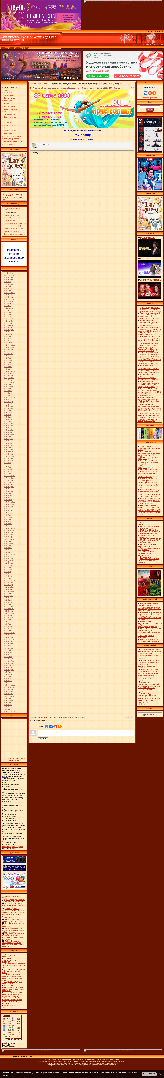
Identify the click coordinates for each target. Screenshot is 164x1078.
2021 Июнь (8, 574)
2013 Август (8, 369)
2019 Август (8, 526)
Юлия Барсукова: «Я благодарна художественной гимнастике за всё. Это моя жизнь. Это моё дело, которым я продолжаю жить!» (150, 492)
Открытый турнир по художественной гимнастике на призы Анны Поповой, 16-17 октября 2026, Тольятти (149, 360)
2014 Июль (8, 393)
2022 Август (8, 604)
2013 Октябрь (9, 373)
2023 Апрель (8, 622)
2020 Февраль (9, 539)
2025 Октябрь (9, 687)
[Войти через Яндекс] (55, 726)
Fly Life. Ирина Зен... (147, 238)
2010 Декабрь (9, 299)
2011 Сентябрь (9, 319)
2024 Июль (8, 654)
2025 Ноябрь (8, 689)
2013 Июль (8, 367)
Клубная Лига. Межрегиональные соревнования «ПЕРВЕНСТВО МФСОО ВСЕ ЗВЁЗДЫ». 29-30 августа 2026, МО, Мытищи (149, 336)
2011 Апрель (8, 308)
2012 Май (7, 336)
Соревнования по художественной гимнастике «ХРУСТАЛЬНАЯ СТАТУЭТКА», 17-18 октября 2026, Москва (149, 407)
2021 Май (7, 572)
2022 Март (7, 593)
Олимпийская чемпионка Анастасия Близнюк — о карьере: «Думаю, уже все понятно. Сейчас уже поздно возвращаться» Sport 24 (148, 482)
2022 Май (7, 598)
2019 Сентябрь (9, 528)
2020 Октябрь (9, 556)
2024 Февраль (9, 644)
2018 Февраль (9, 487)
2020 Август (8, 552)
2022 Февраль (9, 591)
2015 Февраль (9, 408)
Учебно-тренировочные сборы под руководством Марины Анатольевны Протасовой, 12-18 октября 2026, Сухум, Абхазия (148, 347)
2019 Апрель (8, 517)
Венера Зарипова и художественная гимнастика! (12, 920)
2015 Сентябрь (9, 423)
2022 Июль (8, 602)
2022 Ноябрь (8, 611)
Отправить (43, 739)
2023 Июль (8, 628)
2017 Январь (8, 458)
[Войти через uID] (46, 726)
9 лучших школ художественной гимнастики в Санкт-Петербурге (149, 453)
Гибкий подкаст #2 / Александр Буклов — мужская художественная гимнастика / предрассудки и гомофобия (13, 911)
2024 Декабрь (9, 665)
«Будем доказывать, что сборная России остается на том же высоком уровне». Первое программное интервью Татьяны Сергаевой (149, 473)
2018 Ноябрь (8, 506)
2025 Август (8, 683)
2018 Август (8, 500)
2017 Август (8, 474)
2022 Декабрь (9, 613)
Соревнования (9, 212)
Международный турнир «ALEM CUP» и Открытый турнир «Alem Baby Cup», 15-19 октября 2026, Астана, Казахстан (149, 392)
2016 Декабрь (9, 456)
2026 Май (7, 702)
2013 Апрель (8, 360)
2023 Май (7, 624)
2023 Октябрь (9, 635)
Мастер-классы (9, 215)
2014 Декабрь (9, 404)
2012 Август (8, 343)
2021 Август (8, 578)
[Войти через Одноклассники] (59, 726)
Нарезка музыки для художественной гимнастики (14, 897)
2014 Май (7, 389)
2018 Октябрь (9, 504)
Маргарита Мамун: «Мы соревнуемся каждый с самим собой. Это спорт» (13, 930)
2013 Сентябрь (9, 371)
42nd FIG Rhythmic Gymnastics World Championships (146, 553)
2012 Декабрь (9, 351)
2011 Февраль (9, 304)
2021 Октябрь (9, 583)
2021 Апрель (8, 569)
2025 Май (7, 676)
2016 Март (7, 437)
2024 (39, 84)
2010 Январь (8, 277)
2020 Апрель (8, 543)
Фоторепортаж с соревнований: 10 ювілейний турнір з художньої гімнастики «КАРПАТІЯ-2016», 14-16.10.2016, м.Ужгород (149, 686)
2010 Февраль (9, 280)
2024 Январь (8, 641)
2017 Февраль (9, 460)
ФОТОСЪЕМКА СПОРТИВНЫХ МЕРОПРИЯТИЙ (150, 622)
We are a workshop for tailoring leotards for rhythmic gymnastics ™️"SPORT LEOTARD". (12, 1000)
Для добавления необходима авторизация (14, 759)
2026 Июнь (8, 705)
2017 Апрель (8, 465)
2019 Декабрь (9, 535)
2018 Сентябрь (9, 502)
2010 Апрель (8, 284)
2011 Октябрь (8, 321)
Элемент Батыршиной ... (149, 259)
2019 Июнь (8, 522)
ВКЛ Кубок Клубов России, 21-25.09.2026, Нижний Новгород (148, 560)
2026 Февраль (9, 696)
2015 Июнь (8, 417)
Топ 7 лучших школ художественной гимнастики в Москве (149, 448)
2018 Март (7, 489)
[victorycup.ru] (150, 151)
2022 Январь (8, 589)
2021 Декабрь (9, 587)
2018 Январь (8, 484)
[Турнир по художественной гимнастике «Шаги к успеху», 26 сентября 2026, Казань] (150, 229)
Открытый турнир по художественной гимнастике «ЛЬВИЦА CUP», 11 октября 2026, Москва (148, 400)
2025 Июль (8, 681)
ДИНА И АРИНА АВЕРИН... (150, 280)
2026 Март (7, 698)
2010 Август (8, 290)
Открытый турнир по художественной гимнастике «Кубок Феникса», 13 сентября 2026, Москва (149, 323)
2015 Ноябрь (8, 428)
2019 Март (7, 515)
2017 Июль (8, 471)
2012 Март (7, 332)
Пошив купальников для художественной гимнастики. (148, 640)
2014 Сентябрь (9, 397)
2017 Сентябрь (9, 476)
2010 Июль (8, 288)
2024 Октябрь (9, 661)
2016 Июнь (8, 443)
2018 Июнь (8, 495)
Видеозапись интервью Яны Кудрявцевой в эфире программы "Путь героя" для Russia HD (13, 936)
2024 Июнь (8, 652)
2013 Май (7, 362)
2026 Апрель (8, 700)
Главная (4, 48)
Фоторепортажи (10, 231)
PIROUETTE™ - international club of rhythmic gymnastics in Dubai (13, 971)
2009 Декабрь (9, 275)
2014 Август (8, 395)
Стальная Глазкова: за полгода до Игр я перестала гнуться (148, 462)
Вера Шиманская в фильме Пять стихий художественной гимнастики (13, 925)
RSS (161, 44)
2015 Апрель (8, 413)
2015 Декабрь (9, 430)
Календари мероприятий (13, 208)
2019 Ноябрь (8, 532)
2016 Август (8, 447)
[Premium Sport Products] (41, 1051)
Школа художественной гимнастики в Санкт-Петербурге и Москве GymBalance (13, 994)
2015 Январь (8, 406)
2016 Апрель (8, 439)
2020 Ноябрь (8, 559)
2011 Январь (8, 301)
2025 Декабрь (9, 692)
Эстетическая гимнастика (13, 234)
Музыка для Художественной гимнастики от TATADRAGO (14, 900)
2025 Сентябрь (9, 685)
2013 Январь (8, 354)
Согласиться (149, 1074)
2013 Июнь (8, 365)
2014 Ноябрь (8, 402)
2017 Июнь (8, 469)
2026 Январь (8, 694)
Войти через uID (150, 88)
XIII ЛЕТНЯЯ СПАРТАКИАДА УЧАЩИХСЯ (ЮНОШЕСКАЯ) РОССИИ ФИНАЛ (149, 541)
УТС (5, 218)
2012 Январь (8, 328)
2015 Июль (8, 419)
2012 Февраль (9, 330)
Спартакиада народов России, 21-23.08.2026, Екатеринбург (147, 535)
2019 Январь (8, 511)
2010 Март (7, 282)
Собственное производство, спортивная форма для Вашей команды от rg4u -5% (149, 609)
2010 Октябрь (9, 295)
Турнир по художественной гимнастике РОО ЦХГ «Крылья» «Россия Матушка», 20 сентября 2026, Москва (149, 315)
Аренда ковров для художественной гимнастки (12, 1006)
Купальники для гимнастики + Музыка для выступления (150, 626)
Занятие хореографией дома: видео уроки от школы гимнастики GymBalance (12, 905)
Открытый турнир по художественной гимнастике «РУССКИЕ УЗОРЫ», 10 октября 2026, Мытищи (148, 384)
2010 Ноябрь (8, 297)
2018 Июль (8, 498)
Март (45, 84)
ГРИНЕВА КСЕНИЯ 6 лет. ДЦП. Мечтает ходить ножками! (149, 531)
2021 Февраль (9, 565)
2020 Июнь (8, 548)
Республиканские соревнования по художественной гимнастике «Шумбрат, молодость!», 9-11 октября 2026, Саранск (148, 368)
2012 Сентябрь (9, 345)
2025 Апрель (8, 674)
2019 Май (7, 519)
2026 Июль (8, 707)
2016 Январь (8, 432)
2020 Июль (8, 550)
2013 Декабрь (9, 378)
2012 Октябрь (9, 347)
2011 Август (8, 317)
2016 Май (7, 441)
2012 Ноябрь (8, 349)
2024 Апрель (8, 648)
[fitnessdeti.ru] (123, 80)
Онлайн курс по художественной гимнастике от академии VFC (149, 617)
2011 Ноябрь (8, 323)
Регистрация (19, 48)
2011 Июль (7, 314)
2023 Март (7, 620)
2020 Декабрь (9, 561)
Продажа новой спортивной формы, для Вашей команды (149, 613)
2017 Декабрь (9, 482)
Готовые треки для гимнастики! (11, 917)
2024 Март (7, 646)
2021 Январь (8, 563)
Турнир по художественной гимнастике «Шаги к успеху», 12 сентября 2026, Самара (149, 329)
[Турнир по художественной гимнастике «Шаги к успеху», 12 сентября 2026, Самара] (14, 186)
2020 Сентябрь (9, 554)
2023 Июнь (8, 626)
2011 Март (7, 306)
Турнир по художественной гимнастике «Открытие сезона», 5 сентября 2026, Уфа (150, 354)
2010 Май (7, 286)
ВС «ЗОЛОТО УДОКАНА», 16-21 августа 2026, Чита (149, 545)
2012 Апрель (8, 334)
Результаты (8, 220)
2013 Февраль (9, 356)
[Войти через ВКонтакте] (51, 726)
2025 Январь (8, 668)
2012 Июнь (8, 338)
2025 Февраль (9, 670)
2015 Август (8, 421)
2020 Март (7, 541)
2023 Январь (8, 615)
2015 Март (7, 410)
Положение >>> (44, 144)
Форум (11, 48)
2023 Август (8, 631)
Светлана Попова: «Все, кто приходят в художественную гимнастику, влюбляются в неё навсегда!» (149, 501)
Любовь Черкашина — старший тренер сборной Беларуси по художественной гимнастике (13, 943)
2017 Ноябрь (8, 480)
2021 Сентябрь (9, 580)
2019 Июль (8, 524)
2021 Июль (8, 576)
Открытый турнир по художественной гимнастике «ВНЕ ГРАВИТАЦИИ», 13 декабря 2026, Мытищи (148, 376)
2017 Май (7, 467)
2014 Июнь (8, 391)
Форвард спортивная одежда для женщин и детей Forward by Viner (14, 965)
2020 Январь (8, 537)
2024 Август (8, 657)
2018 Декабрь (9, 508)
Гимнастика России (11, 226)
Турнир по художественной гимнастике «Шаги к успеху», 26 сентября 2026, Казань (149, 309)
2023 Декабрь (9, 639)
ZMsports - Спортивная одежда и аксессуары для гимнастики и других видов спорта (12, 977)
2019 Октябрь (9, 530)
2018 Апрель (8, 491)
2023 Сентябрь (9, 633)
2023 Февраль (9, 617)
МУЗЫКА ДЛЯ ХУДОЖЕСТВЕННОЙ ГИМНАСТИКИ (10, 960)
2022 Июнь (8, 600)
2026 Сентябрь (9, 711)
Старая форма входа (150, 98)
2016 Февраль (9, 434)
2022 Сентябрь (9, 607)
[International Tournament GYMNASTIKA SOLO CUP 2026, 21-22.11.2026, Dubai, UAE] (14, 200)
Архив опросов (17, 847)
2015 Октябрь (9, 426)
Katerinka (70, 717)
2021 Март (7, 567)
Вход (27, 48)
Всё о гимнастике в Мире (13, 223)
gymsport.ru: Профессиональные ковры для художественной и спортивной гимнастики (13, 988)
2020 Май (7, 546)
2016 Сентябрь (9, 450)
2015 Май (7, 415)
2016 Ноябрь (8, 454)
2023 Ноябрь (8, 637)
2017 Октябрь (9, 478)
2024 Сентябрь (9, 659)
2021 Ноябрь (8, 585)
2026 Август (8, 709)
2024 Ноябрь (8, 663)
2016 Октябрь (9, 452)
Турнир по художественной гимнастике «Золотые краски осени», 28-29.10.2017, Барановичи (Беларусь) (149, 663)
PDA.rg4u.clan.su (151, 714)
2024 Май (7, 650)
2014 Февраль (9, 382)
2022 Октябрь (9, 609)
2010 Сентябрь (9, 293)
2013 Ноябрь (8, 375)
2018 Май (7, 493)
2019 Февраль (9, 513)
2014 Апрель (8, 386)
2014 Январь (8, 380)
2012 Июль (8, 341)
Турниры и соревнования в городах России (149, 549)
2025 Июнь (8, 678)
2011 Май (7, 310)
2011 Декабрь (8, 325)
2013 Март (7, 358)
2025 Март (7, 672)
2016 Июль (8, 445)
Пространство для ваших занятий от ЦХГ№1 (148, 604)
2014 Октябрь (9, 399)
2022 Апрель (8, 596)
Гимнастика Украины (11, 229)
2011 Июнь (7, 312)
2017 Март (7, 463)
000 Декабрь (8, 273)
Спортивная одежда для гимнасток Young (12, 983)
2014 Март (7, 384)
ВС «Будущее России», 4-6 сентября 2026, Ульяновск (149, 527)
